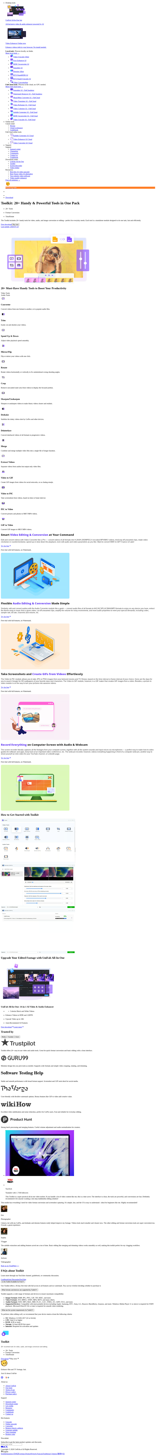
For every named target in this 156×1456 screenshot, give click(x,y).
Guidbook (4, 1279)
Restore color (10, 1434)
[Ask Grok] (10, 1378)
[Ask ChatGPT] (2, 1378)
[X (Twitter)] (6, 1447)
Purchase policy (11, 1394)
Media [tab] (4, 1037)
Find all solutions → (12, 180)
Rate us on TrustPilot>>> (10, 1266)
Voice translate (10, 1432)
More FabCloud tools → (14, 87)
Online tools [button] (9, 122)
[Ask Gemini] (8, 1378)
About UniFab (10, 1386)
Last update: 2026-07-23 (10, 227)
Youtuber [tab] (10, 1037)
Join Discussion (14, 1279)
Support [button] (8, 145)
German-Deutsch (25, 1454)
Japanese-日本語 (12, 1454)
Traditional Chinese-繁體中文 (54, 1454)
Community (9, 1410)
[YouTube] (2, 1447)
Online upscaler (11, 1424)
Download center (11, 1404)
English (3, 1454)
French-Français (37, 1454)
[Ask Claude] (6, 1378)
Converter (9, 1426)
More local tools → (12, 53)
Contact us (9, 1414)
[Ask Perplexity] (4, 1378)
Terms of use (10, 1390)
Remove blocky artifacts (14, 1428)
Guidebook (9, 1412)
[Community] (4, 1447)
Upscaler (8, 1422)
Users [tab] (17, 1037)
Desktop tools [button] (10, 3)
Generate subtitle (11, 1430)
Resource (8, 1408)
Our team (8, 1388)
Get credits (9, 1406)
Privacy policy (10, 1392)
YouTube (23, 1279)
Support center (10, 1402)
